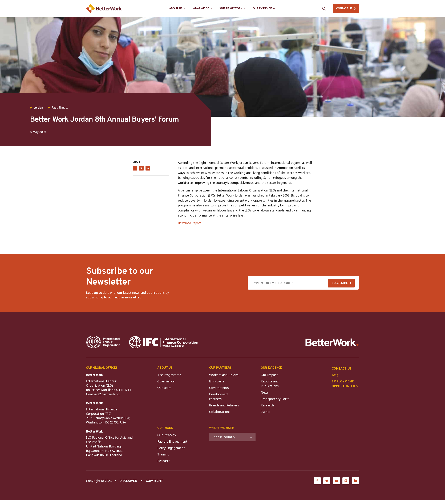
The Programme (169, 375)
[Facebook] (317, 480)
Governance (165, 381)
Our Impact (269, 375)
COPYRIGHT (154, 481)
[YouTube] (336, 480)
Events (265, 412)
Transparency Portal (275, 399)
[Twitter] (326, 480)
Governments (219, 388)
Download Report (189, 223)
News (265, 392)
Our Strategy (166, 435)
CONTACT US (344, 8)
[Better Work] (332, 342)
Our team (164, 388)
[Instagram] (345, 480)
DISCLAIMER (128, 481)
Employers (216, 381)
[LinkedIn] (355, 480)
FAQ (335, 375)
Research (267, 405)
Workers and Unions (224, 375)
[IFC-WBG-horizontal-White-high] (163, 342)
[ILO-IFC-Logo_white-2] (103, 342)
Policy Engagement (171, 448)
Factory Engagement (172, 441)
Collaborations (219, 412)
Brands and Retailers (224, 405)
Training (163, 454)
